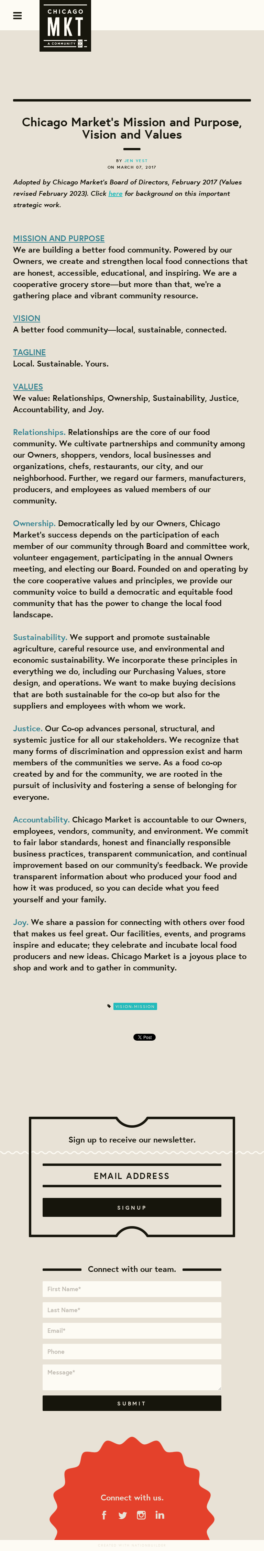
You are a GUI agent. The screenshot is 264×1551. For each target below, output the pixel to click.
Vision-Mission (135, 1006)
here (115, 193)
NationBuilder (149, 1545)
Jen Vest (136, 160)
